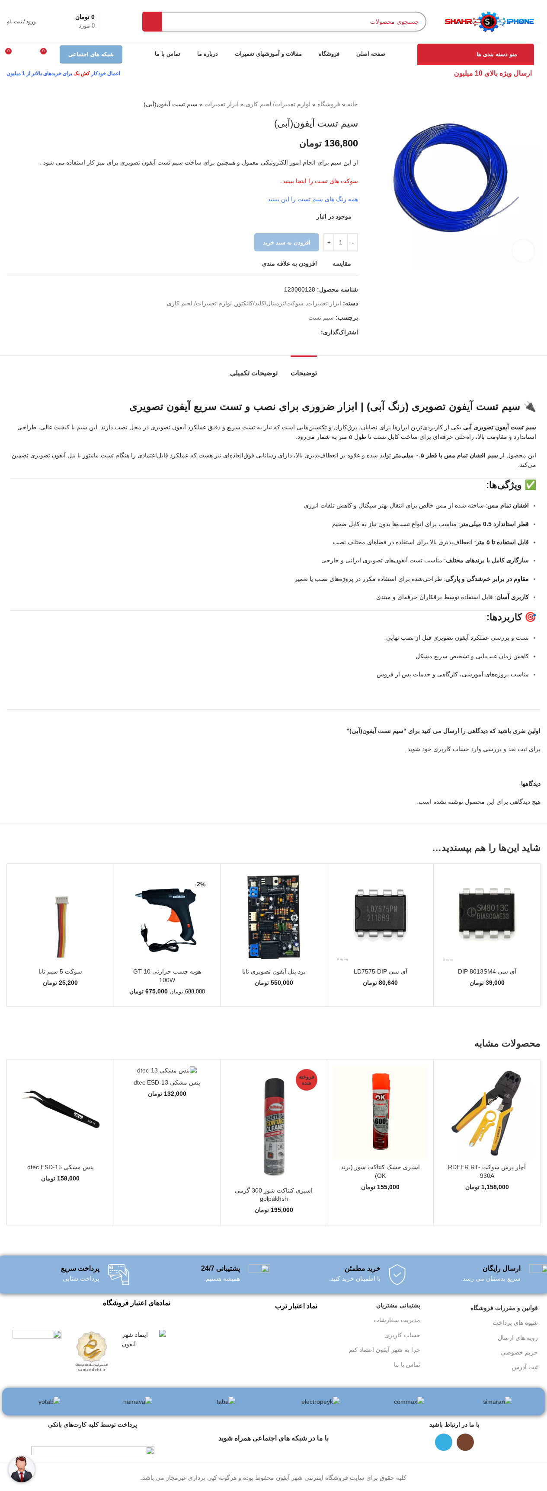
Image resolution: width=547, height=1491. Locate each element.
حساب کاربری (402, 1335)
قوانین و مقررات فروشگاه (504, 1307)
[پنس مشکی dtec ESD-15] (60, 1112)
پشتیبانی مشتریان (398, 1305)
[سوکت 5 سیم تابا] (60, 917)
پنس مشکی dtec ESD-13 (167, 1082)
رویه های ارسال (518, 1337)
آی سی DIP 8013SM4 (487, 971)
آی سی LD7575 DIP (380, 971)
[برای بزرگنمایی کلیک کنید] (523, 250)
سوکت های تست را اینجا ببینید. (319, 181)
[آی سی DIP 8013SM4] (487, 917)
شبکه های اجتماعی (91, 54)
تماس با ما (407, 1364)
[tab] (304, 368)
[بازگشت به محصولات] (22, 104)
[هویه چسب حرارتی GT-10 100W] (167, 917)
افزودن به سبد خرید (286, 242)
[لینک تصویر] (144, 1339)
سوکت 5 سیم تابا (60, 971)
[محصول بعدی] (11, 104)
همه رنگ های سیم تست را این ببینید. (312, 199)
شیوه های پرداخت (515, 1322)
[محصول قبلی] (32, 104)
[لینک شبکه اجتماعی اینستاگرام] (465, 1442)
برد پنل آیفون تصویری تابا (274, 971)
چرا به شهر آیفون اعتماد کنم (384, 1349)
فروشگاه (328, 104)
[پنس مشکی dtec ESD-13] (167, 1070)
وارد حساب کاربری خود (451, 749)
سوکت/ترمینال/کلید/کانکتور (269, 303)
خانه (352, 104)
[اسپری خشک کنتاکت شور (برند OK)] (380, 1112)
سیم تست (321, 317)
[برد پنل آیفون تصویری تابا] (273, 917)
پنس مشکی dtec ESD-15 (60, 1167)
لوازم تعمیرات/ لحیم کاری (278, 104)
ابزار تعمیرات (222, 104)
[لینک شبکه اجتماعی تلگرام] (315, 332)
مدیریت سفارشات (397, 1320)
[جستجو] (152, 22)
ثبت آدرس (525, 1367)
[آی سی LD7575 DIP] (380, 917)
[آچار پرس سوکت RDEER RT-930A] (487, 1112)
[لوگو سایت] (488, 20)
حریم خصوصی (519, 1352)
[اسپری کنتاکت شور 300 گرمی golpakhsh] (273, 1124)
